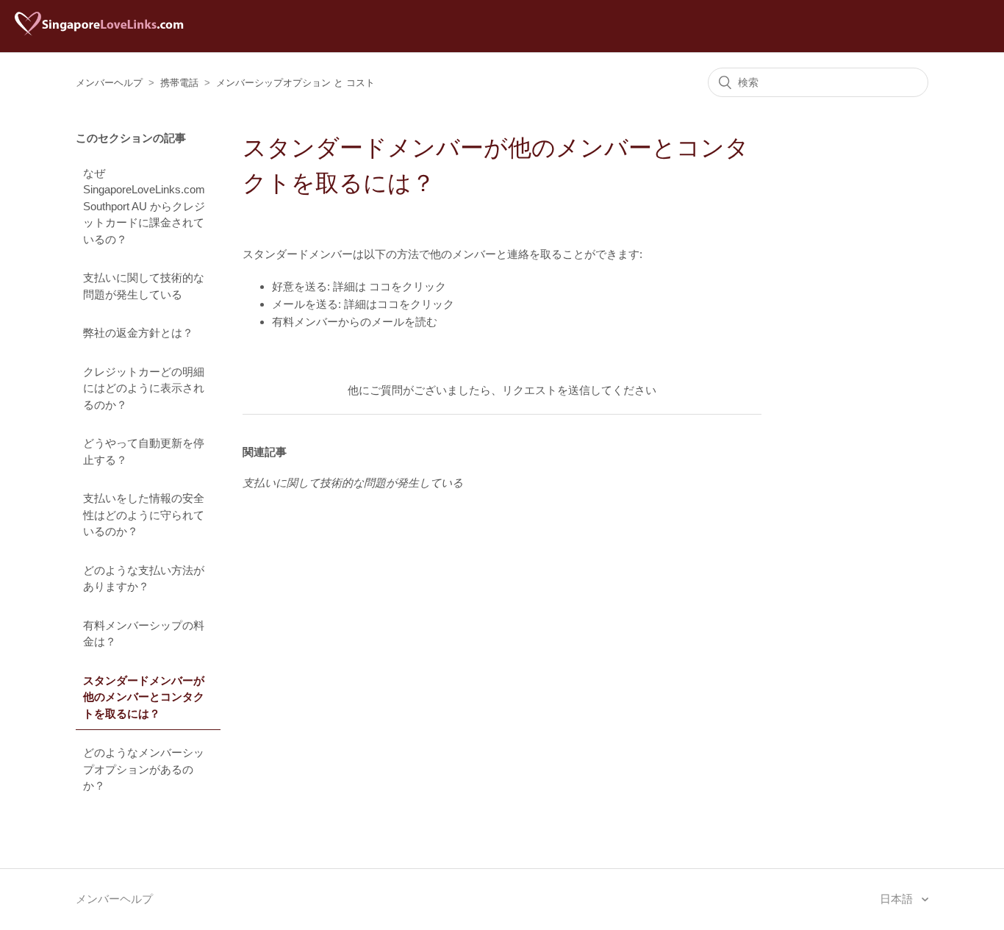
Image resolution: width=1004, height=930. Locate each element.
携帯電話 (179, 82)
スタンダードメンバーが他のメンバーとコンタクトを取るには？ (143, 697)
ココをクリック (407, 286)
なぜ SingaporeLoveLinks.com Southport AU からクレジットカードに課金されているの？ (144, 206)
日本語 (898, 899)
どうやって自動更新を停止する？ (143, 451)
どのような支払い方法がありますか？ (143, 578)
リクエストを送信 (546, 390)
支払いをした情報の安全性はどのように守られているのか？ (143, 514)
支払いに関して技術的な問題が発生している (143, 286)
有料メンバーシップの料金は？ (143, 633)
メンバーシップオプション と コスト (295, 82)
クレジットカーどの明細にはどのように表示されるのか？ (143, 388)
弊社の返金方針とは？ (138, 332)
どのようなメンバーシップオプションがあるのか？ (143, 769)
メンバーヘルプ (109, 82)
